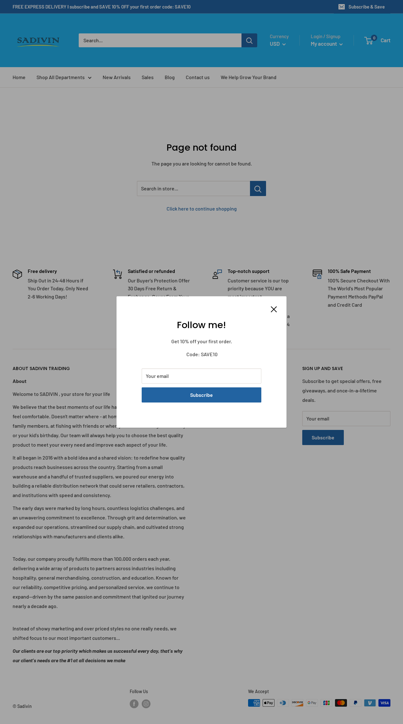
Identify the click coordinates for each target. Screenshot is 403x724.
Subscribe (201, 395)
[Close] (274, 308)
